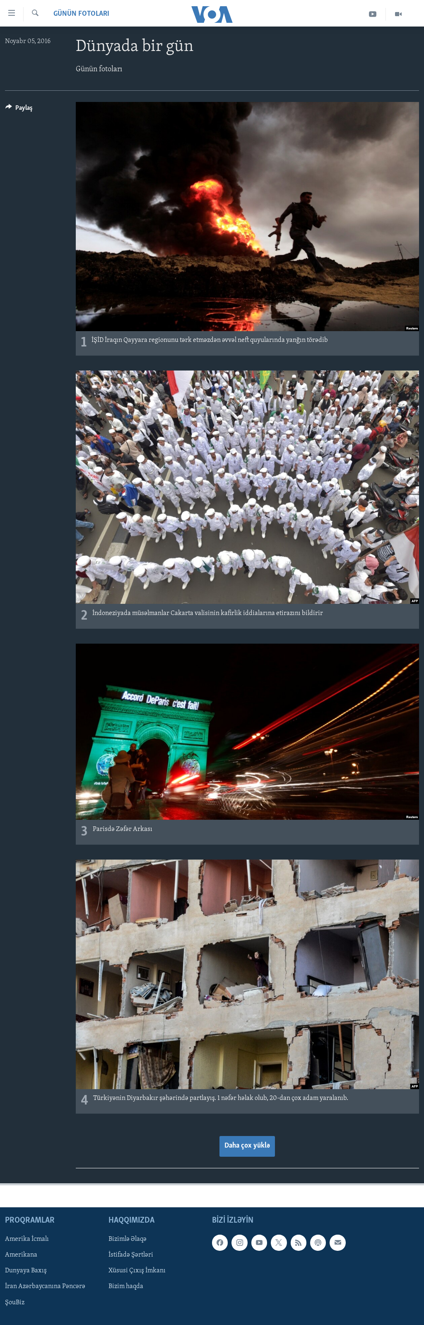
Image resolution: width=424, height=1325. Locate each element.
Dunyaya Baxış (26, 1270)
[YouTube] (373, 14)
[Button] (19, 110)
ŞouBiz (14, 1302)
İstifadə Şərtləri (130, 1255)
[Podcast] (318, 1242)
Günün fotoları (81, 14)
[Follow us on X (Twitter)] (279, 1242)
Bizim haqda (125, 1286)
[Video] (398, 14)
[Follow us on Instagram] (239, 1242)
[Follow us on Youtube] (259, 1242)
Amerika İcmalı (27, 1239)
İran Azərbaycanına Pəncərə (45, 1286)
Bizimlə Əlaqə (127, 1239)
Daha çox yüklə (247, 1146)
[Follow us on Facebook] (220, 1242)
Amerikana (21, 1255)
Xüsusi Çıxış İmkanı (137, 1270)
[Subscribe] (337, 1242)
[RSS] (298, 1242)
